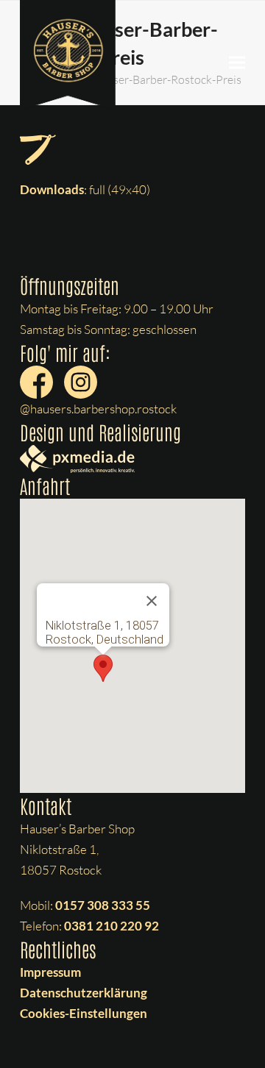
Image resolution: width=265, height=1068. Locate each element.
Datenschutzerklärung (83, 992)
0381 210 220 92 (111, 925)
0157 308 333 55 (102, 905)
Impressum (50, 972)
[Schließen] (151, 601)
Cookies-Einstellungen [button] (83, 1013)
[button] (237, 63)
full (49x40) (119, 189)
